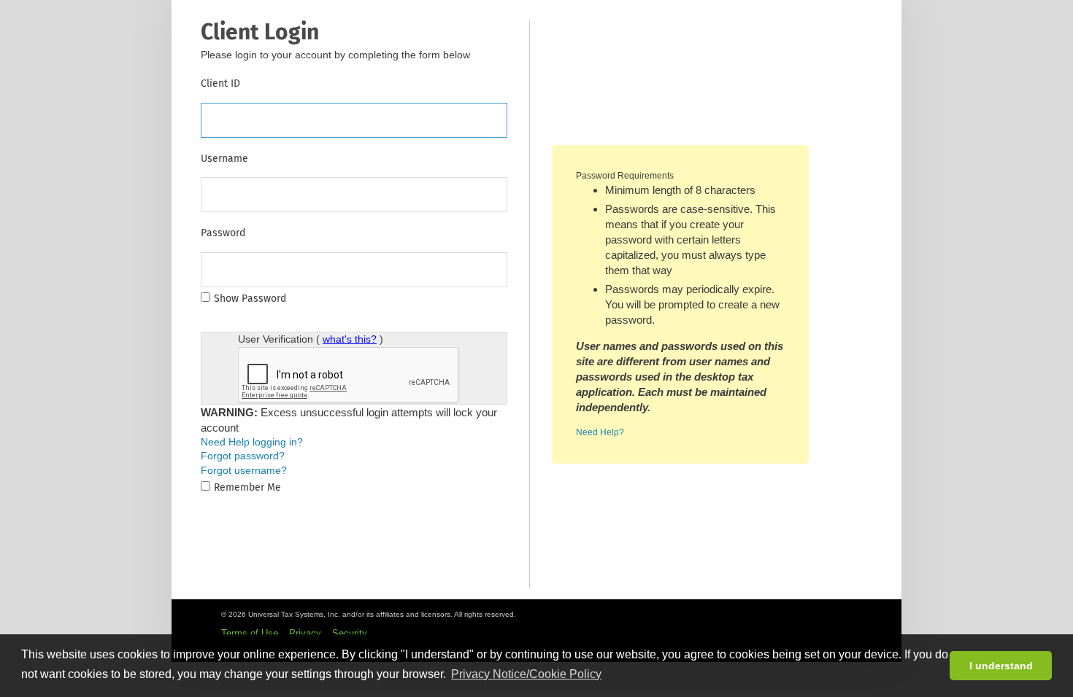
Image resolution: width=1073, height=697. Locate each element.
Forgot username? (244, 470)
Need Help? (600, 432)
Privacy (305, 633)
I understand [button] (1001, 665)
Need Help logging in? (252, 442)
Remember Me (247, 487)
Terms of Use (249, 633)
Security (349, 633)
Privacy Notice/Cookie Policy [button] (526, 674)
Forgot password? (243, 456)
